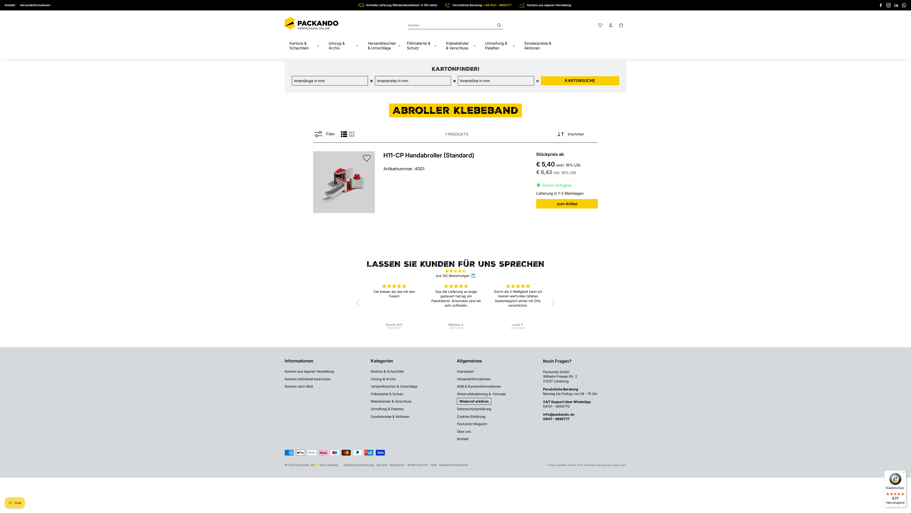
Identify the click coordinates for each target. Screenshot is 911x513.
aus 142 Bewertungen (452, 276)
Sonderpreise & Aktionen (390, 416)
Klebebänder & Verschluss (391, 401)
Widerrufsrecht (418, 465)
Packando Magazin (472, 424)
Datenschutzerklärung (474, 409)
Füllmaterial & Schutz (387, 394)
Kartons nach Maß (299, 386)
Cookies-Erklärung (471, 416)
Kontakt (10, 5)
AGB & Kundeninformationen (479, 386)
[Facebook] (880, 5)
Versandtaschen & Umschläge (394, 386)
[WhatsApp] (904, 5)
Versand (381, 465)
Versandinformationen (35, 5)
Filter (330, 134)
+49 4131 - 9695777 (497, 5)
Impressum (465, 371)
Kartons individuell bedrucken (308, 379)
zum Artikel (567, 203)
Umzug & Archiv (383, 379)
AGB (434, 465)
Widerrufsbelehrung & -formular (481, 394)
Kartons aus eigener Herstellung (309, 371)
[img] (455, 271)
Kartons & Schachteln (387, 371)
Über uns (464, 431)
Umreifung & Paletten (387, 409)
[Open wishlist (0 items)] (600, 25)
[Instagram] (888, 5)
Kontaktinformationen (453, 465)
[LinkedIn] (896, 5)
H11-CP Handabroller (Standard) (428, 155)
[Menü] (903, 473)
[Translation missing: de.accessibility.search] (455, 25)
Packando (302, 465)
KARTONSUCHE (580, 81)
